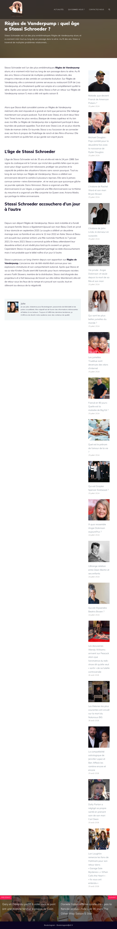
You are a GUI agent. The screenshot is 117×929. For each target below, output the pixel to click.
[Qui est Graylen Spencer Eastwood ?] (99, 480)
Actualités (59, 9)
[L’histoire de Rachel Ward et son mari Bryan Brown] (99, 180)
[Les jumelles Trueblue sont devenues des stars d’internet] (99, 351)
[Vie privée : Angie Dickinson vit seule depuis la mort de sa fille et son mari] (99, 264)
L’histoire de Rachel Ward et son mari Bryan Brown (98, 190)
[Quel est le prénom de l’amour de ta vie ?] (99, 438)
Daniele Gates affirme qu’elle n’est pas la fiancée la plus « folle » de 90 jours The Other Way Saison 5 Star (86, 908)
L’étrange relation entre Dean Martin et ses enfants (98, 570)
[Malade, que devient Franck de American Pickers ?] (99, 89)
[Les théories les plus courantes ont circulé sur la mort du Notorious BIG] (99, 700)
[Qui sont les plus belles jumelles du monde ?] (99, 309)
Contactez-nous (96, 9)
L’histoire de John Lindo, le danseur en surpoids (98, 232)
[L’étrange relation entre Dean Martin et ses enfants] (99, 560)
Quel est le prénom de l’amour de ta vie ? (98, 448)
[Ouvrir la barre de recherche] (109, 9)
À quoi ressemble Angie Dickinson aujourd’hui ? (97, 528)
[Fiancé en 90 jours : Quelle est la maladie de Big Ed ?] (99, 396)
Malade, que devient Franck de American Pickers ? (98, 99)
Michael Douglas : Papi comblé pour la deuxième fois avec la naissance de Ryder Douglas (98, 144)
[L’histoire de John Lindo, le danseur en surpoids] (99, 222)
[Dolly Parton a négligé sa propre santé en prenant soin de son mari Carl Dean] (99, 798)
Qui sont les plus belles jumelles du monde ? (97, 319)
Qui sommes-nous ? (76, 9)
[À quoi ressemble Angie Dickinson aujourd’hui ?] (99, 518)
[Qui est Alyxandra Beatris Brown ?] (99, 602)
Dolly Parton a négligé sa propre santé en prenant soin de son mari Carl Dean (97, 812)
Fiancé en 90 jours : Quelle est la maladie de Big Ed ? (98, 406)
